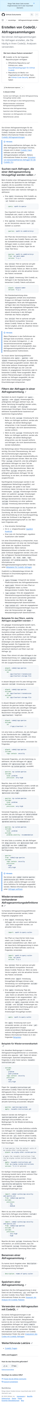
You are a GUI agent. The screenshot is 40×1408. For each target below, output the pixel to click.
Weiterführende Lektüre (16, 1343)
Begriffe (29, 1396)
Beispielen (17, 1037)
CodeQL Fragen (11, 1348)
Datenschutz (6, 1398)
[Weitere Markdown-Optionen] (22, 87)
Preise (20, 1398)
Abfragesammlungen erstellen (28, 20)
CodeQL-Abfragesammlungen (13, 137)
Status (14, 1398)
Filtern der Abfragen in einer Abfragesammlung (18, 390)
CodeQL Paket (26, 150)
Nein (14, 1366)
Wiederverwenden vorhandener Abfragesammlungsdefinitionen (20, 901)
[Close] (34, 3)
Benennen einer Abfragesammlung (13, 1257)
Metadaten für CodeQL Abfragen (19, 567)
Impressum (20, 1396)
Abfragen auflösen (15, 889)
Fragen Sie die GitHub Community (15, 1379)
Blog (22, 1400)
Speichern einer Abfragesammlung (13, 1283)
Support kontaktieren (11, 1382)
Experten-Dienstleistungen (10, 1400)
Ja (6, 1366)
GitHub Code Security (19, 77)
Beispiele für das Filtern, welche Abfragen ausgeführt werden (17, 619)
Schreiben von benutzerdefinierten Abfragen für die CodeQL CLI (20, 159)
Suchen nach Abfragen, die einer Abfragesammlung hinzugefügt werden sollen (18, 171)
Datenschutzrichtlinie (8, 1369)
